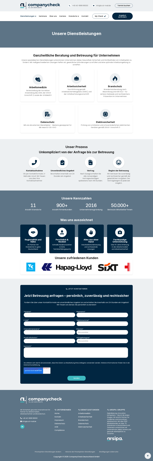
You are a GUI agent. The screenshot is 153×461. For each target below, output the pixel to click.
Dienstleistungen (27, 16)
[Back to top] (148, 456)
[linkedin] (22, 427)
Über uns (53, 16)
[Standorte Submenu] (78, 16)
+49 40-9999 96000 (80, 5)
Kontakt (85, 16)
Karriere (62, 16)
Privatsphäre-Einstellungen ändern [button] (48, 452)
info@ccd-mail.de (103, 5)
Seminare (43, 16)
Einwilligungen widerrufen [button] (108, 452)
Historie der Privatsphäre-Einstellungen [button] (80, 452)
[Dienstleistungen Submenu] (35, 16)
